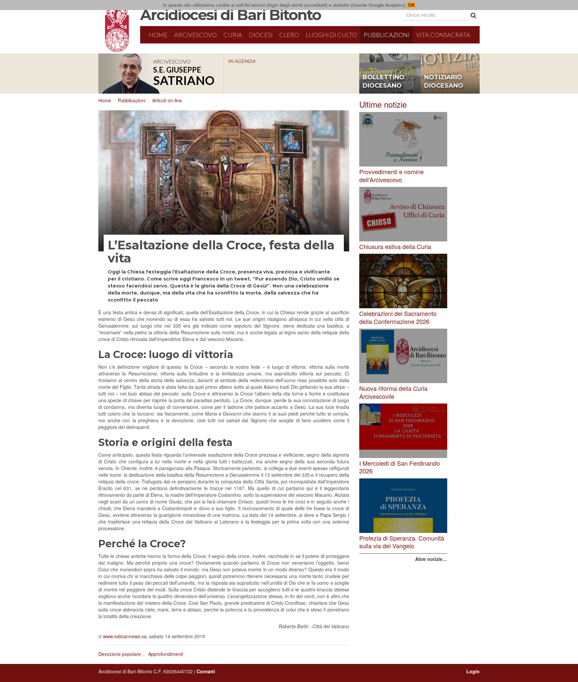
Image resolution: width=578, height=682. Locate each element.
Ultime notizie (383, 104)
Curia (232, 34)
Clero (289, 34)
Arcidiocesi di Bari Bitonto (230, 15)
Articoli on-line (167, 100)
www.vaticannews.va (125, 636)
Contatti (206, 671)
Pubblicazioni (386, 34)
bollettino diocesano (383, 82)
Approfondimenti (165, 654)
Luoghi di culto (331, 34)
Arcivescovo (195, 34)
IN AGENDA (241, 61)
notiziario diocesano (443, 82)
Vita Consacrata (443, 34)
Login (473, 671)
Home (158, 34)
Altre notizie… (431, 559)
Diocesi (261, 34)
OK (411, 5)
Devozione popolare (119, 654)
